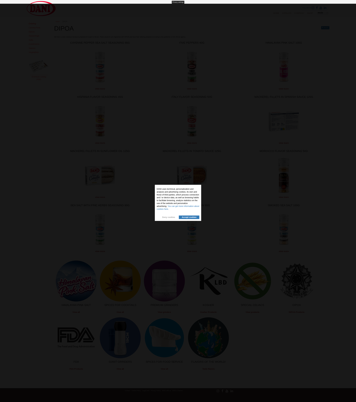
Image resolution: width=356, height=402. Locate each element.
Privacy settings (178, 2)
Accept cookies (189, 217)
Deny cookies (168, 217)
